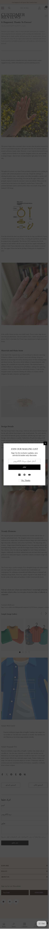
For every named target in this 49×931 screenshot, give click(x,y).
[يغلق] (45, 443)
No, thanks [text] (25, 480)
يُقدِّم (24, 467)
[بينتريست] (24, 474)
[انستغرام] (19, 474)
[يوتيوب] (29, 474)
